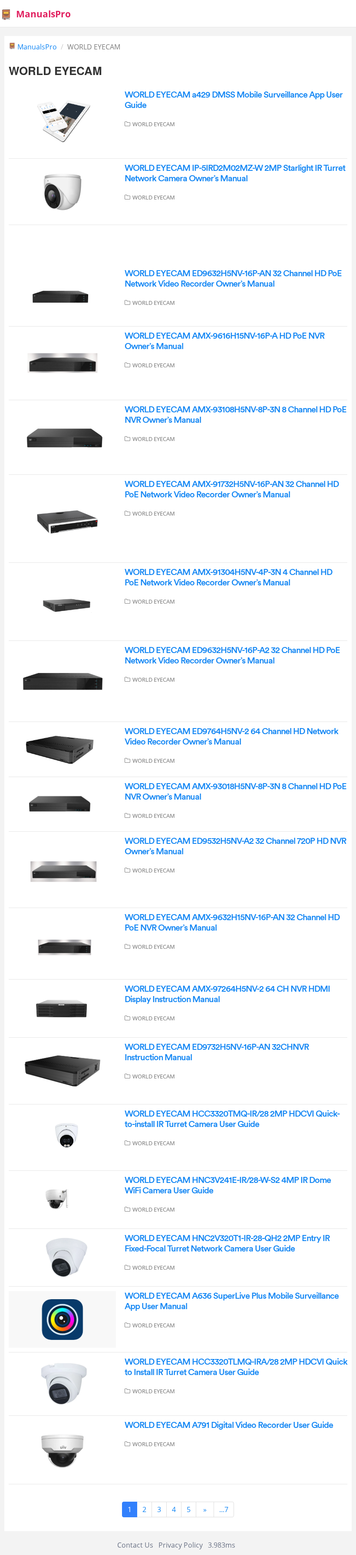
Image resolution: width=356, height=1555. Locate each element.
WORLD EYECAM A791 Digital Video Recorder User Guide (229, 1425)
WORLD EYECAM (153, 124)
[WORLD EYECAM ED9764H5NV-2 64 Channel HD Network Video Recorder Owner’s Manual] (62, 749)
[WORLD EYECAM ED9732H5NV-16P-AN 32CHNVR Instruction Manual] (62, 1070)
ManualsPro (43, 14)
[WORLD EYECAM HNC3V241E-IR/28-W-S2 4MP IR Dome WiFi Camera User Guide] (62, 1199)
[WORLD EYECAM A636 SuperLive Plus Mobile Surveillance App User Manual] (62, 1318)
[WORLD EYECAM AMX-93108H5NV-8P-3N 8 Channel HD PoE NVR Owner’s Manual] (62, 436)
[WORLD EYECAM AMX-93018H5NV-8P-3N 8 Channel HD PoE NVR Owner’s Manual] (62, 803)
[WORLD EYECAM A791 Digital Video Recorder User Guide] (62, 1449)
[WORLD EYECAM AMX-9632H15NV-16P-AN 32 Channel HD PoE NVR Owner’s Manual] (62, 942)
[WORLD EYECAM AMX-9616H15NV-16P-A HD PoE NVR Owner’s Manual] (62, 362)
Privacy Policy (180, 1545)
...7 (223, 1509)
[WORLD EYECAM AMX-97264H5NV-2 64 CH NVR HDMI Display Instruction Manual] (62, 1008)
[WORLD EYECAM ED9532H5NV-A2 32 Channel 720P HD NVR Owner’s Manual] (62, 869)
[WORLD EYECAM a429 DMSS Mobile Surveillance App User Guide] (62, 121)
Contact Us (135, 1545)
